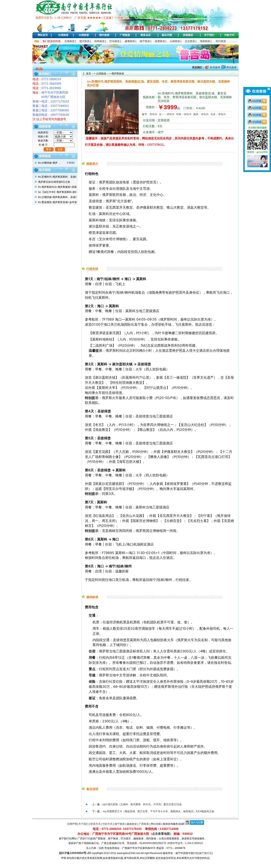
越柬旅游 (130, 41)
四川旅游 (221, 41)
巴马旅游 (114, 41)
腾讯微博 (231, 67)
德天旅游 (84, 41)
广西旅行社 (83, 838)
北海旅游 (69, 41)
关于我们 (209, 34)
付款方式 (229, 34)
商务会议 (146, 34)
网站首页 (43, 34)
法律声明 (72, 823)
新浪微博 (214, 67)
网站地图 (156, 823)
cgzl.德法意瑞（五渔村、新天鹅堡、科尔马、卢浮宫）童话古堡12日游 (142, 804)
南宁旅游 (145, 41)
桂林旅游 (99, 41)
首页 (88, 73)
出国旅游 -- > (103, 73)
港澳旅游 (160, 41)
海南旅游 (205, 41)
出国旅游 (84, 34)
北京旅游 (190, 41)
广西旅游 (125, 34)
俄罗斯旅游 (117, 73)
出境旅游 (63, 34)
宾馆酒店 (188, 34)
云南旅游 (175, 41)
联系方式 (95, 823)
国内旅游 (104, 34)
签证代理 (167, 34)
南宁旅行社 (205, 853)
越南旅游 (132, 823)
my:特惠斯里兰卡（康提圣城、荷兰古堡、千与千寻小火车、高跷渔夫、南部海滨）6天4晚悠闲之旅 (158, 811)
